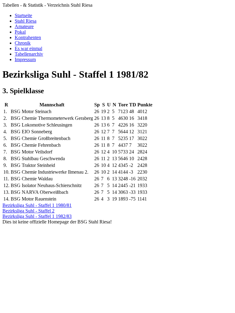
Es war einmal (28, 48)
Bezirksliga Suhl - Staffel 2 (28, 210)
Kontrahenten (28, 37)
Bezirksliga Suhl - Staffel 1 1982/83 (37, 216)
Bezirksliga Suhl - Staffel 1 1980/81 (37, 205)
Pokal (20, 32)
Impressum (25, 59)
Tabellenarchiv (29, 54)
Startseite (23, 15)
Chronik (23, 43)
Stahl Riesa (25, 21)
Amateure (24, 26)
